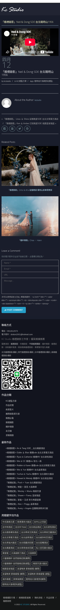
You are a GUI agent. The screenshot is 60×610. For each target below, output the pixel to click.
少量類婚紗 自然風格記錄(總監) (16, 563)
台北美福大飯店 (9, 543)
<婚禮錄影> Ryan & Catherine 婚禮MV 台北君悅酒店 (29, 457)
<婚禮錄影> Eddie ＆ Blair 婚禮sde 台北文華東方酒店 (30, 452)
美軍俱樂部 (18, 579)
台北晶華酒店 (27, 537)
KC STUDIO (25, 604)
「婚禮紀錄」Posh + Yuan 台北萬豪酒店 (24, 482)
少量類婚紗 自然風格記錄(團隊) (16, 558)
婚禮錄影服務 (25, 598)
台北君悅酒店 (50, 527)
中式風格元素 (8, 522)
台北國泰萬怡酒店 (10, 532)
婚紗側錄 (10, 427)
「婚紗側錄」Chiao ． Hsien (30, 240)
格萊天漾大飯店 (40, 563)
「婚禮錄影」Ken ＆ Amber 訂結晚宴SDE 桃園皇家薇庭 (29, 123)
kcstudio (7, 81)
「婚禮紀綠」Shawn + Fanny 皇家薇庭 (23, 495)
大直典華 (32, 553)
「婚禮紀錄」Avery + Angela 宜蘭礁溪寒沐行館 (27, 508)
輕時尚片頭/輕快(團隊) (36, 579)
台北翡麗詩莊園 (26, 543)
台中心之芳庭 (40, 522)
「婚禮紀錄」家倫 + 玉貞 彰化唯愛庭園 (23, 500)
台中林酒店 (7, 527)
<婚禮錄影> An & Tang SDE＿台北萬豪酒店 (25, 448)
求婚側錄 (10, 435)
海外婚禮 (6, 579)
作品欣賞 (10, 405)
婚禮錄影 (14, 344)
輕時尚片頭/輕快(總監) (43, 81)
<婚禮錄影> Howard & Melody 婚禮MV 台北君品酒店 (29, 478)
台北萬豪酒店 (8, 548)
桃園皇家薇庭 (8, 569)
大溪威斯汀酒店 (18, 553)
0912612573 (12, 331)
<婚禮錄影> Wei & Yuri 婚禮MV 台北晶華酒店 (26, 470)
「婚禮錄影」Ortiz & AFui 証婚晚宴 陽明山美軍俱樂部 (30, 190)
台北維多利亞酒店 (44, 537)
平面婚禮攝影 (34, 344)
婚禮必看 (10, 418)
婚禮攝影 (10, 422)
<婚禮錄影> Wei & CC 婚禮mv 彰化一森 (24, 461)
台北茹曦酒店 (42, 543)
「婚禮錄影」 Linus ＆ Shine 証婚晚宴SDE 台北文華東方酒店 (30, 119)
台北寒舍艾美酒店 (29, 532)
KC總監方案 (21, 81)
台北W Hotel (20, 527)
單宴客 (5, 553)
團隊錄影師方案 (13, 414)
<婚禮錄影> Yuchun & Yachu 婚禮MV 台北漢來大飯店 (30, 474)
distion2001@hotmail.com (22, 334)
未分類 (9, 431)
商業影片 (10, 409)
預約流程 (38, 598)
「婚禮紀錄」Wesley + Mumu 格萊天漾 (23, 491)
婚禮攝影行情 (9, 598)
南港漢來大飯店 (24, 522)
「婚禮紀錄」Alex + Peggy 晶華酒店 (22, 504)
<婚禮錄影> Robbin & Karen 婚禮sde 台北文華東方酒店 (30, 465)
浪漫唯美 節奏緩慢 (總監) (39, 574)
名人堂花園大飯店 (44, 548)
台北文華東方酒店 (10, 537)
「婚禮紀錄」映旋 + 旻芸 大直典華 (21, 487)
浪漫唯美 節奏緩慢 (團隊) (28, 569)
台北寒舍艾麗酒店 (48, 532)
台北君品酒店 (35, 527)
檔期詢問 (7, 601)
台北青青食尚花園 (25, 548)
